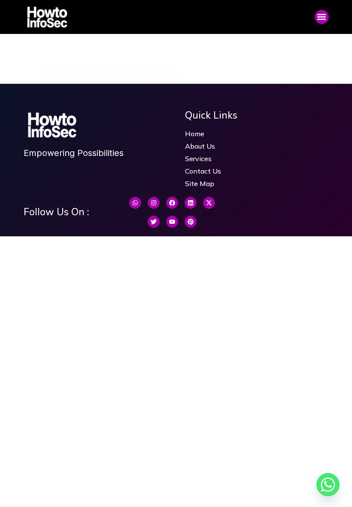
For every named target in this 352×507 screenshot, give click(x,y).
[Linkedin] (191, 203)
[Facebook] (172, 203)
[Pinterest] (191, 222)
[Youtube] (172, 222)
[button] (322, 17)
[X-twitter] (209, 203)
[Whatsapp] (135, 203)
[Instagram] (154, 203)
